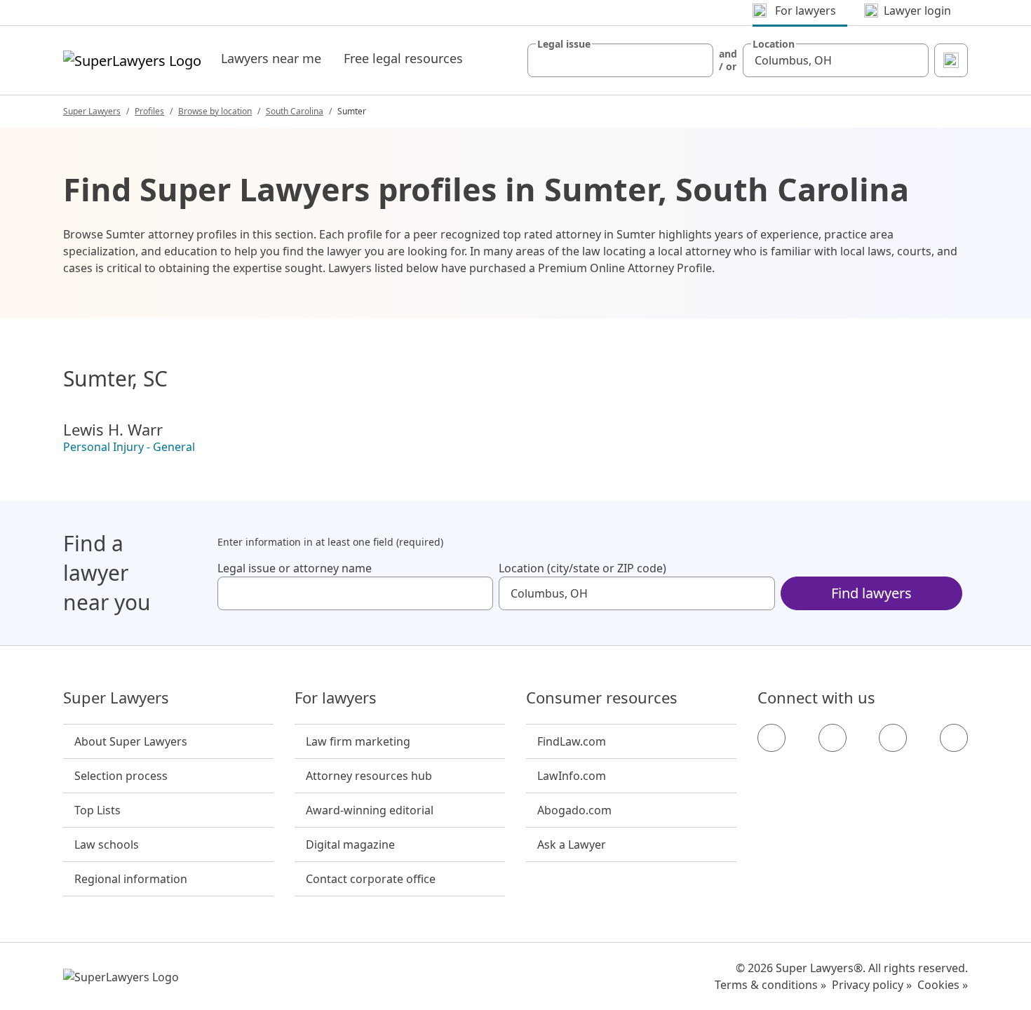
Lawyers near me (271, 58)
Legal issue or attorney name (294, 568)
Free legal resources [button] (403, 58)
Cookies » (942, 984)
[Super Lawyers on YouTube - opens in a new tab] (893, 738)
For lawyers (336, 698)
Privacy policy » (872, 984)
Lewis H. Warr (113, 429)
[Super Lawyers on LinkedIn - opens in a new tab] (954, 738)
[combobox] (620, 60)
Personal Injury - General (129, 446)
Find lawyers (871, 593)
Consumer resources (602, 698)
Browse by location (215, 111)
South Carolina (294, 111)
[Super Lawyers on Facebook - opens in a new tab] (771, 738)
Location (774, 44)
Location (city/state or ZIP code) (582, 568)
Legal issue (564, 44)
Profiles (149, 111)
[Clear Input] (696, 60)
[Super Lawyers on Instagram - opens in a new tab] (832, 738)
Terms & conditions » (770, 984)
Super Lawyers (92, 111)
